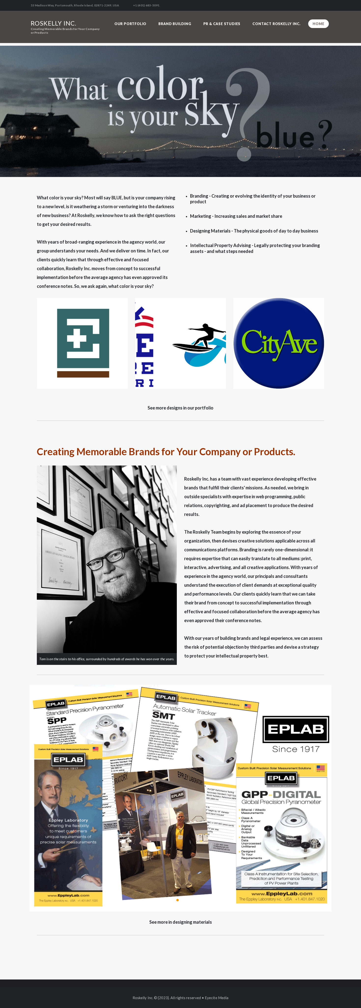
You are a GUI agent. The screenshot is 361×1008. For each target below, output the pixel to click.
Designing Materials (210, 231)
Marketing (200, 216)
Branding (199, 196)
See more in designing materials (180, 922)
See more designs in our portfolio (180, 407)
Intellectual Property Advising (220, 245)
